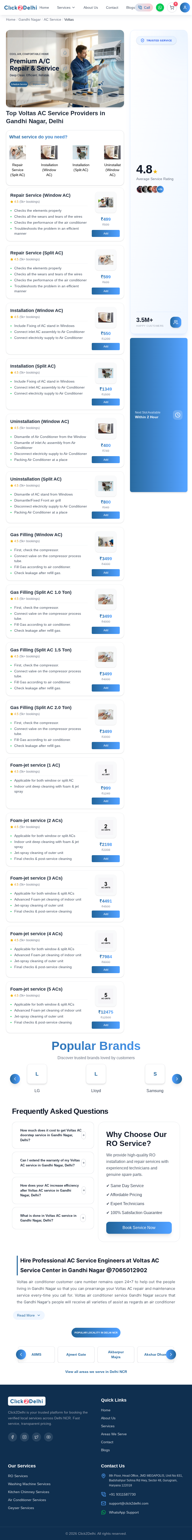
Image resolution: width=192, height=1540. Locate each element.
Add (106, 233)
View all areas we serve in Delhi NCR (96, 1372)
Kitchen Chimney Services (28, 1492)
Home (44, 7)
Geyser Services (21, 1508)
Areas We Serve (114, 1434)
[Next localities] (171, 1354)
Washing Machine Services (29, 1484)
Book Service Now (139, 1228)
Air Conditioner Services (27, 1500)
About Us (91, 7)
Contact (112, 7)
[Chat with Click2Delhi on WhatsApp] (160, 7)
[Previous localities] (21, 1354)
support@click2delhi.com (128, 1503)
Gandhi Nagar (29, 19)
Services (107, 1426)
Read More (26, 1315)
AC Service (52, 19)
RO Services (18, 1476)
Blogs (130, 7)
